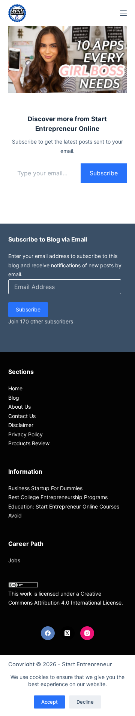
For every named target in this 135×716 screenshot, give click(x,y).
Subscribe (104, 173)
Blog (13, 397)
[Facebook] (48, 633)
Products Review (29, 443)
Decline (85, 702)
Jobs (14, 560)
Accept (49, 702)
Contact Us (22, 416)
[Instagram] (87, 633)
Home (15, 388)
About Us (19, 406)
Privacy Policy (25, 434)
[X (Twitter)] (67, 633)
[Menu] (123, 13)
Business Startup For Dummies (45, 488)
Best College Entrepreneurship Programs (58, 497)
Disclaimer (20, 425)
